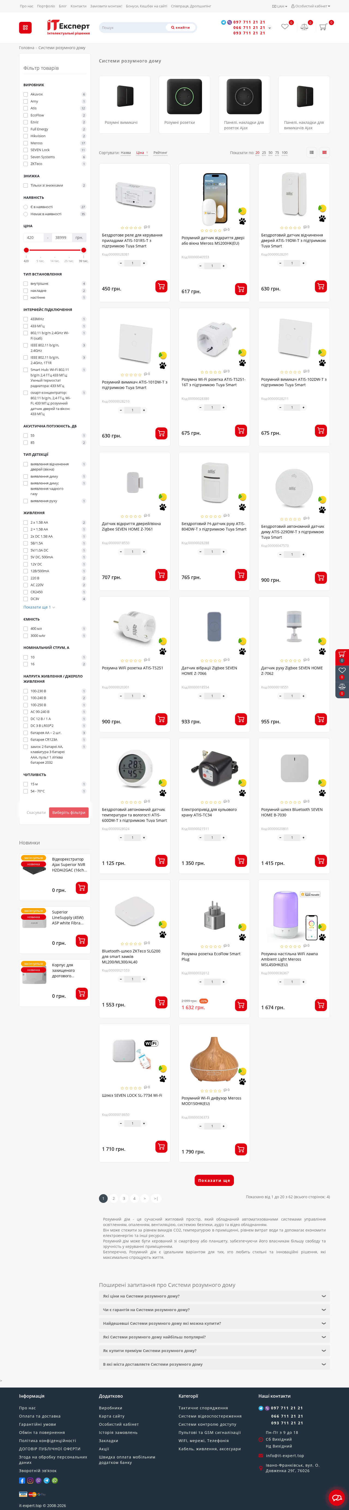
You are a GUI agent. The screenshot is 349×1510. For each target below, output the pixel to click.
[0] (304, 27)
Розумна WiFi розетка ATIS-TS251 (132, 667)
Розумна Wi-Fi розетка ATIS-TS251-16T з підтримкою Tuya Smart (214, 382)
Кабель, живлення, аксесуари (210, 1448)
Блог (63, 6)
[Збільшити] (144, 263)
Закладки (108, 1440)
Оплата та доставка (40, 1416)
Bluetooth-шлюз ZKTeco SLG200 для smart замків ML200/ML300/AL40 (131, 956)
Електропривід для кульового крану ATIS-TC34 (209, 812)
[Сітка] (324, 152)
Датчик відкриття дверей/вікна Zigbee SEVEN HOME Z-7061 (131, 526)
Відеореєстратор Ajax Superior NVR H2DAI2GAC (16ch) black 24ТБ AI (68, 867)
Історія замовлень (118, 1432)
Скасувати (36, 812)
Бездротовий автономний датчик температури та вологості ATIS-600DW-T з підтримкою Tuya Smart (134, 815)
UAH (280, 6)
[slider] (26, 250)
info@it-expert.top (285, 1455)
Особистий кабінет (311, 6)
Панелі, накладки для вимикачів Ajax (304, 125)
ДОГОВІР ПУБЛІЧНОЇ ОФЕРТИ (50, 1448)
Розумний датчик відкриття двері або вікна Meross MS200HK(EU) (213, 240)
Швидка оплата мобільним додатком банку (127, 1459)
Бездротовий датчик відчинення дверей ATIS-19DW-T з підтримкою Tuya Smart (293, 240)
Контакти (78, 6)
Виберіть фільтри (68, 812)
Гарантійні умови (37, 1424)
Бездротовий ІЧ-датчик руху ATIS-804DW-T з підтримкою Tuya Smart (214, 526)
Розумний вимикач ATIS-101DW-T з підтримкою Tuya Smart (134, 384)
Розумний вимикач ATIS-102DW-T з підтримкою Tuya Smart (294, 382)
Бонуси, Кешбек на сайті (146, 6)
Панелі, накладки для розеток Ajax (244, 125)
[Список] (311, 152)
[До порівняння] (163, 179)
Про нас (26, 6)
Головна (26, 47)
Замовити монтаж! (106, 6)
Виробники (110, 1407)
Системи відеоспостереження (210, 1416)
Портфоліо (46, 6)
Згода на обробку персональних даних (53, 1459)
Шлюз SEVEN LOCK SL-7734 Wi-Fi (132, 1095)
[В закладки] (164, 170)
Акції (104, 1448)
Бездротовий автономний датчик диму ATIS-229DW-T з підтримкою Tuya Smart (292, 532)
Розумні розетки (179, 122)
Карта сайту (112, 1416)
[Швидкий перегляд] (164, 189)
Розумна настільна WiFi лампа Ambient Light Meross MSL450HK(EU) (289, 959)
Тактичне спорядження (203, 1407)
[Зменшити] (121, 263)
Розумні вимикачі (121, 122)
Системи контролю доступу (207, 1424)
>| (156, 1198)
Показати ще (214, 1180)
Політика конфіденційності (47, 1440)
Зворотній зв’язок (38, 1470)
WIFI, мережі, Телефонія (204, 1440)
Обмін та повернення (42, 1432)
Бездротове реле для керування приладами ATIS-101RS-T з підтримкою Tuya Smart (132, 240)
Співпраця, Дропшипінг (191, 6)
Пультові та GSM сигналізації (210, 1432)
